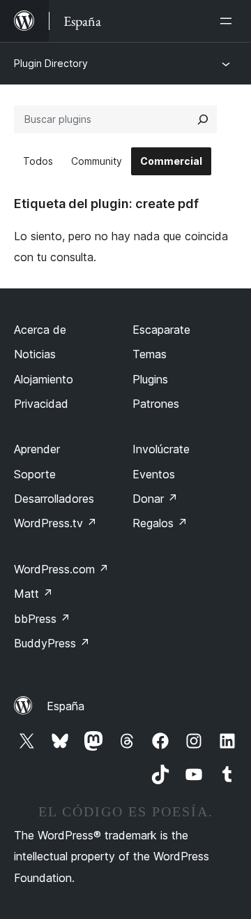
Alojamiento (43, 379)
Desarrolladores (54, 499)
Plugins (150, 379)
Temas (149, 354)
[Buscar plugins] (203, 119)
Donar (155, 499)
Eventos (153, 474)
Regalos (160, 523)
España (65, 706)
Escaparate (161, 330)
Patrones (155, 404)
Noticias (35, 354)
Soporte (35, 474)
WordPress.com (61, 569)
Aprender (37, 449)
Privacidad (41, 404)
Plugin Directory (51, 63)
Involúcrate (161, 449)
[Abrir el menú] (228, 21)
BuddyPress (52, 643)
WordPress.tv (55, 523)
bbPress (42, 619)
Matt (33, 594)
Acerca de (40, 330)
